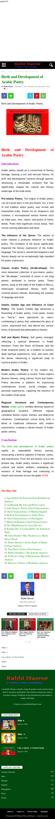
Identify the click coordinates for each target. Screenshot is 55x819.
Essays (3, 797)
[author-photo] (27, 589)
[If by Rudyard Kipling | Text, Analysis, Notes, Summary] (9, 624)
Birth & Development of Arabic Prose (25, 515)
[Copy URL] (24, 96)
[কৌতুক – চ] (8, 738)
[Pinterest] (36, 96)
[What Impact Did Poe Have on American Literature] (27, 624)
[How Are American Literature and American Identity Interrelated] (45, 624)
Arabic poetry (17, 406)
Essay (3, 793)
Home (3, 71)
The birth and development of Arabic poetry (27, 446)
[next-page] (29, 641)
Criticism (10, 71)
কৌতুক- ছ (4, 647)
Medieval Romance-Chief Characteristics (27, 521)
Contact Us (20, 811)
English (4, 785)
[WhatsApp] (43, 96)
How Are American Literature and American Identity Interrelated (43, 634)
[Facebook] (4, 96)
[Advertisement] (27, 32)
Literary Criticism (8, 772)
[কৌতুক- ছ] (8, 724)
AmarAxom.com (42, 816)
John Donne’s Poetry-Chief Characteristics (28, 508)
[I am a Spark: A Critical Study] (8, 750)
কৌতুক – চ (4, 652)
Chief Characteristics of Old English (25, 518)
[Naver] (11, 96)
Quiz (3, 776)
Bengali (4, 780)
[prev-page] (25, 641)
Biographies (6, 789)
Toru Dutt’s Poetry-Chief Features (24, 549)
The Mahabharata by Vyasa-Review (24, 525)
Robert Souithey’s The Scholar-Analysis (28, 552)
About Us (10, 811)
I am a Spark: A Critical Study (12, 657)
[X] (30, 96)
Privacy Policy (33, 811)
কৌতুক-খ (4, 666)
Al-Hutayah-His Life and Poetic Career (26, 504)
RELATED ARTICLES (17, 614)
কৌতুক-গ (4, 661)
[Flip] (17, 96)
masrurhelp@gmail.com (32, 704)
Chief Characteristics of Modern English (27, 511)
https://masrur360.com (27, 602)
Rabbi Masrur (8, 86)
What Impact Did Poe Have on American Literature (26, 634)
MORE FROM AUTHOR (37, 614)
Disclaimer (44, 811)
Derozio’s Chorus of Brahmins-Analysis (28, 563)
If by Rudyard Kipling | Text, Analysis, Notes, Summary (9, 634)
